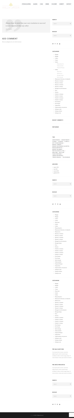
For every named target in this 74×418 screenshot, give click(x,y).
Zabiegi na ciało (58, 109)
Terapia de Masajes (60, 67)
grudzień (56, 172)
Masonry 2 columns (59, 82)
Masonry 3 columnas (59, 84)
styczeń (56, 171)
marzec (56, 167)
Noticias (56, 92)
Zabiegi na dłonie (58, 111)
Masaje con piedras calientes (60, 146)
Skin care (55, 152)
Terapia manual (56, 157)
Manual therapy (56, 144)
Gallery (56, 69)
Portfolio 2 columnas (59, 94)
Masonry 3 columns (59, 86)
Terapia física (57, 105)
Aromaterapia (56, 139)
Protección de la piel (58, 150)
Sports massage (60, 77)
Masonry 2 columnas (59, 80)
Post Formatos (58, 101)
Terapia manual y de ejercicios (61, 107)
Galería (56, 62)
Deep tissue (59, 71)
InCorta (32, 415)
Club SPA (60, 141)
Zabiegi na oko (58, 113)
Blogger (56, 54)
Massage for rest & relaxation (60, 88)
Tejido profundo (60, 65)
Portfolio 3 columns (59, 99)
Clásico (56, 58)
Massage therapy (60, 75)
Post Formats (57, 103)
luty (55, 169)
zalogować (9, 41)
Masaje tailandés (57, 149)
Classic (56, 60)
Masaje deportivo (60, 63)
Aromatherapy (65, 139)
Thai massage (66, 157)
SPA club (61, 152)
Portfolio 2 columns (59, 96)
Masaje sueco (59, 73)
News (56, 90)
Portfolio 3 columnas (59, 97)
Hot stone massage (57, 143)
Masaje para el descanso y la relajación (62, 79)
